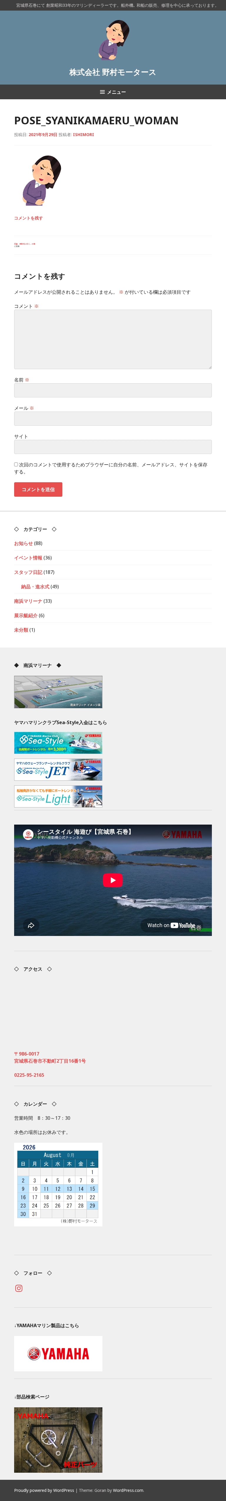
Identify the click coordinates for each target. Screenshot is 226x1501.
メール (24, 408)
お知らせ (23, 543)
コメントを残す (28, 218)
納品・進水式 (35, 586)
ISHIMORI (83, 134)
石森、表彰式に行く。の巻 (24, 245)
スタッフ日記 (28, 572)
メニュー (116, 92)
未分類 (21, 630)
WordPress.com (128, 1490)
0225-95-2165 (29, 1075)
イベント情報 (28, 557)
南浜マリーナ (28, 601)
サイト (21, 436)
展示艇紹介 (26, 615)
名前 (21, 380)
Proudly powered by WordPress (44, 1490)
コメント (26, 306)
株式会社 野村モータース (113, 72)
